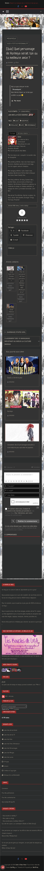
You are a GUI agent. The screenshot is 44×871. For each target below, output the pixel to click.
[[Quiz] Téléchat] (10, 306)
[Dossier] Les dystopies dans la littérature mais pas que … (24, 3)
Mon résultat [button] (17, 101)
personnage (31, 125)
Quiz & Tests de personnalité (17, 44)
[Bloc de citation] (21, 481)
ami (22, 125)
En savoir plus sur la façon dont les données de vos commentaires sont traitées (20, 529)
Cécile (17, 62)
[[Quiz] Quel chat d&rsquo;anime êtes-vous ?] (10, 268)
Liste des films (8, 739)
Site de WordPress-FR (8, 802)
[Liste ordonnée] (16, 481)
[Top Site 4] (4, 682)
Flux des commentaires (8, 797)
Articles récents (23, 133)
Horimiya (10, 411)
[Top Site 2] (2, 682)
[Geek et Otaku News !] (3, 11)
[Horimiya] (22, 391)
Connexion (36, 467)
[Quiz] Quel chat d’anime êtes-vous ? (11, 276)
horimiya (25, 121)
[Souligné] (11, 481)
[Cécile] (12, 137)
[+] (31, 481)
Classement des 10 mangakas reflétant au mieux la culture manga (18, 341)
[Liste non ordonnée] (19, 481)
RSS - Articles (9, 696)
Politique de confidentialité (12, 775)
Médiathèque (11, 39)
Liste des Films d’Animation (12, 744)
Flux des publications (8, 793)
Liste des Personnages (10, 748)
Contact (6, 766)
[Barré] (13, 481)
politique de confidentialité (13, 515)
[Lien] (26, 481)
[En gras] (6, 481)
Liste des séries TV (9, 735)
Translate (16, 709)
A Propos (6, 762)
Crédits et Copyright (10, 771)
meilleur (14, 125)
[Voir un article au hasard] (40, 11)
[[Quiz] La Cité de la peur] (22, 358)
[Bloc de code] (24, 481)
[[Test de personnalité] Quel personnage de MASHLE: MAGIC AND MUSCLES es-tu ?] (20, 268)
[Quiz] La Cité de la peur (14, 378)
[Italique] (8, 481)
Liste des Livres (8, 757)
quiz (16, 121)
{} (29, 481)
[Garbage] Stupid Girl (16, 332)
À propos (12, 133)
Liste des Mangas (9, 753)
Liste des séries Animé (10, 730)
